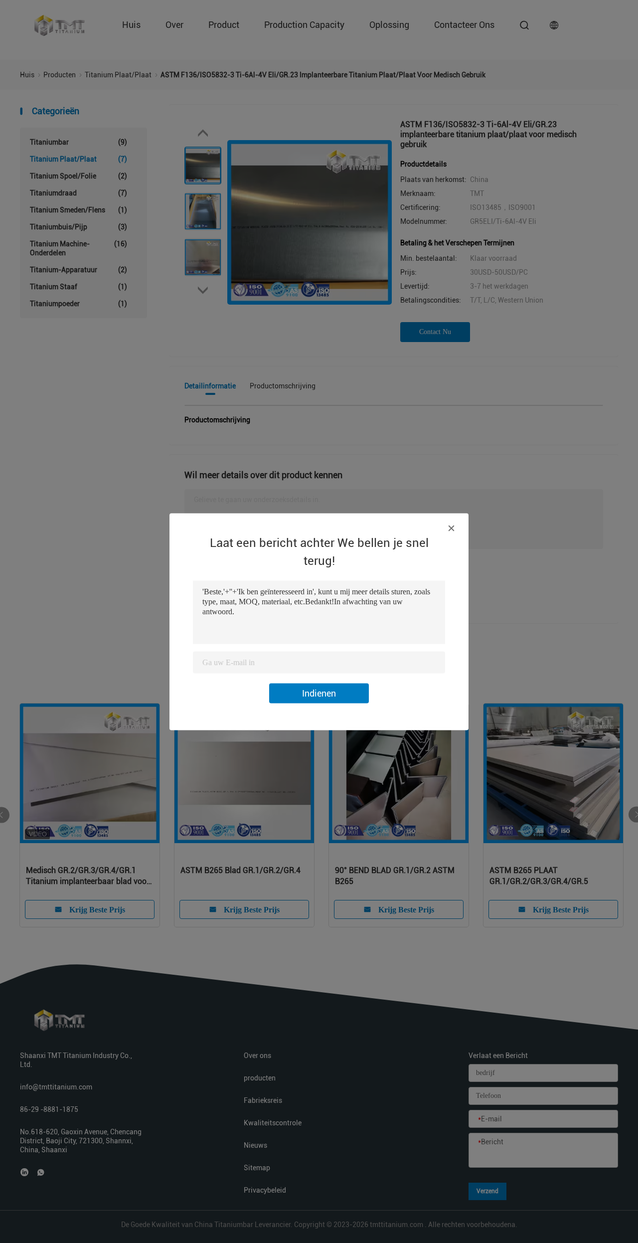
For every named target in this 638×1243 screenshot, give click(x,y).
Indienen (319, 693)
